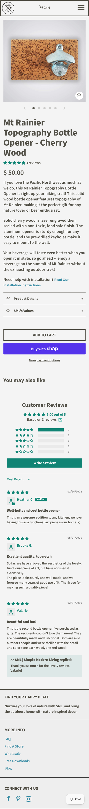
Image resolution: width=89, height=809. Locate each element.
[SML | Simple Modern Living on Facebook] (8, 799)
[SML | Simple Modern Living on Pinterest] (18, 799)
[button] (14, 162)
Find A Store (14, 746)
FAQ (8, 739)
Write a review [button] (45, 463)
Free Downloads (17, 761)
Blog (8, 768)
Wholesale (13, 753)
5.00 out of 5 (56, 414)
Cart (46, 7)
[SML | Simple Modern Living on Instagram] (28, 799)
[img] (18, 492)
